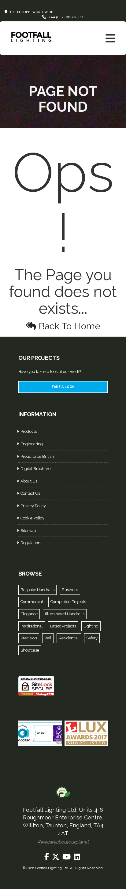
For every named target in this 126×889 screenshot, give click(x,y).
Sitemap (28, 530)
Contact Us (30, 493)
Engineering (31, 444)
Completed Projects (68, 601)
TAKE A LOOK (63, 387)
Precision (28, 638)
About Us (28, 481)
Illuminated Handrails (64, 614)
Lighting (90, 626)
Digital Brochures (36, 468)
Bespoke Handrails (37, 589)
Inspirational (31, 626)
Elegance (29, 614)
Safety (92, 638)
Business (70, 589)
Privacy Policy (33, 506)
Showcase (29, 650)
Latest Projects (63, 626)
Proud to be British (37, 456)
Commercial (31, 601)
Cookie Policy (32, 518)
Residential (69, 638)
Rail (47, 638)
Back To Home (68, 326)
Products (28, 431)
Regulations (31, 542)
